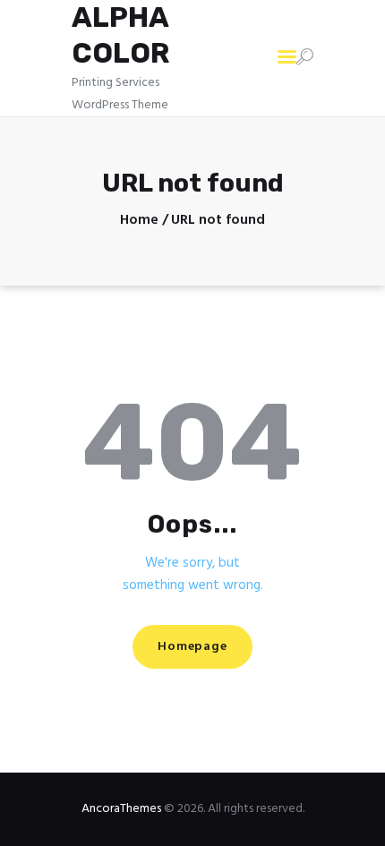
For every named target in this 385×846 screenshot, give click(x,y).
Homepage (192, 647)
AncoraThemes (121, 809)
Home (139, 220)
